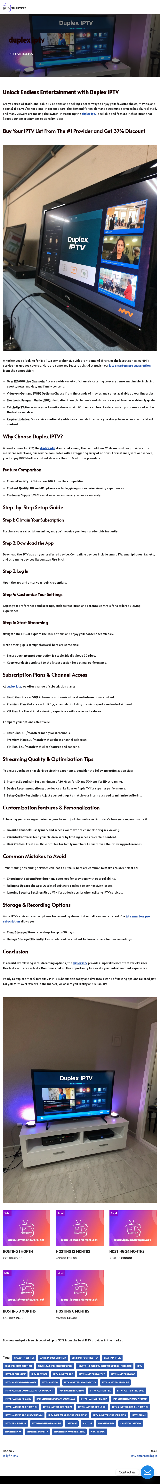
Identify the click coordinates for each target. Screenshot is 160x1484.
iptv (139, 1365)
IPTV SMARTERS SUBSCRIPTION (109, 1415)
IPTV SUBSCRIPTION (15, 1423)
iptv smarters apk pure (115, 1382)
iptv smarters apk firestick (80, 1382)
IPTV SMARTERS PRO (21, 53)
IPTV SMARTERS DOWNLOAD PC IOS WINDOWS (29, 1390)
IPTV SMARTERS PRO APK (18, 1398)
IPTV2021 (72, 1423)
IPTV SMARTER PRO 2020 (92, 1374)
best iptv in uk (112, 1357)
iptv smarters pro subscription (24, 1415)
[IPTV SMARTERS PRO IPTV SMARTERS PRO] (14, 7)
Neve (63, 1480)
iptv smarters (50, 1382)
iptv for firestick (15, 1374)
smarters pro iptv (37, 1431)
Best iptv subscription (18, 1365)
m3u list (87, 1423)
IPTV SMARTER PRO (63, 1374)
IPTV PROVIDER (39, 1374)
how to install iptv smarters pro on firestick (105, 1365)
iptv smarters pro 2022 (130, 1390)
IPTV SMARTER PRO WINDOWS (20, 1382)
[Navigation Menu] (152, 7)
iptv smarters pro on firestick (130, 1406)
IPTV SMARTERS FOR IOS (71, 1390)
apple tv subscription (53, 1357)
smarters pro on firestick (69, 1431)
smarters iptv (106, 1423)
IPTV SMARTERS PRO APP (94, 1398)
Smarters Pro (13, 1431)
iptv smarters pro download (130, 1398)
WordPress (93, 1480)
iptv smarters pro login (92, 1406)
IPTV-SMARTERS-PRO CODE (46, 1423)
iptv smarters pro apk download (55, 1398)
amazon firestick (24, 1357)
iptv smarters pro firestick (21, 1406)
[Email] (147, 1472)
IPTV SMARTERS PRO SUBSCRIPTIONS (67, 1415)
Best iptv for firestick (85, 1357)
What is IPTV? (98, 1431)
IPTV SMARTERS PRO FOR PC (57, 1406)
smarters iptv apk (130, 1423)
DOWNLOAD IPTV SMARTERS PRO (55, 1365)
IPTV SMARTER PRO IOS (123, 1374)
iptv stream (139, 1415)
